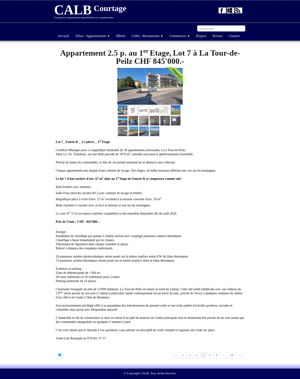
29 (231, 355)
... (224, 355)
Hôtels (121, 36)
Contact (234, 36)
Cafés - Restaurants (147, 36)
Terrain (217, 36)
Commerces (179, 36)
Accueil (63, 36)
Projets (201, 36)
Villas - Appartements (92, 36)
